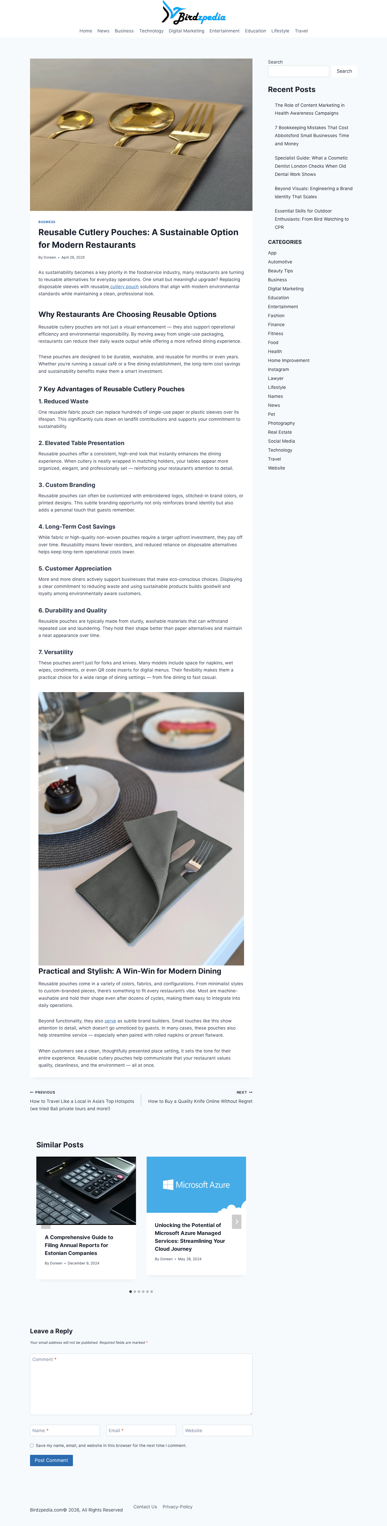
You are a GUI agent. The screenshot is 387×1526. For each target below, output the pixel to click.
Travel (301, 30)
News (103, 30)
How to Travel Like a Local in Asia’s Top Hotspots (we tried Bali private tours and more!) (82, 1100)
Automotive (280, 261)
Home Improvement (289, 360)
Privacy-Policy (177, 1506)
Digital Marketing (186, 30)
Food (273, 342)
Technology (151, 30)
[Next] (236, 1222)
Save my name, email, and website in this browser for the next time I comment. (111, 1445)
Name (40, 1430)
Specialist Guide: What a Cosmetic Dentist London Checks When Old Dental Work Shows (311, 166)
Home (86, 30)
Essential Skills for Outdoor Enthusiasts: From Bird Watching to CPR (312, 219)
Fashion (276, 315)
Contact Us (145, 1506)
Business (124, 30)
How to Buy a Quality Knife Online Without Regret (200, 1097)
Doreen (50, 257)
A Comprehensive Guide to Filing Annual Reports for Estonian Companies (79, 1245)
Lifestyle (280, 30)
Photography (281, 423)
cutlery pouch (124, 286)
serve (110, 1020)
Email (116, 1430)
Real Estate (280, 432)
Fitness (275, 333)
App (272, 252)
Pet (271, 414)
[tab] (130, 1291)
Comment (44, 1359)
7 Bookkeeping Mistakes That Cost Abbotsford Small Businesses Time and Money (312, 135)
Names (275, 396)
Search (275, 62)
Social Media (281, 441)
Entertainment (225, 30)
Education (255, 30)
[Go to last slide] (46, 1222)
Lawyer (276, 378)
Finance (276, 324)
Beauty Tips (280, 270)
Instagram (278, 369)
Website (193, 1430)
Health (275, 351)
